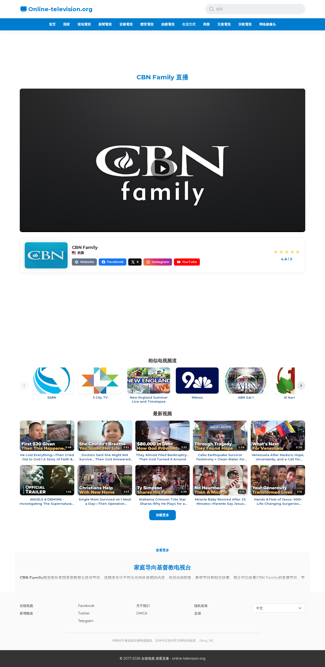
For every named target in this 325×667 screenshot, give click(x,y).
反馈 (197, 613)
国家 (66, 24)
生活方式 (189, 24)
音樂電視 (126, 24)
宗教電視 (245, 24)
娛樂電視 (168, 24)
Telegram (86, 621)
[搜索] (211, 9)
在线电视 (26, 606)
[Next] (301, 385)
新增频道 (26, 613)
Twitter (84, 613)
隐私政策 (201, 606)
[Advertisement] (162, 48)
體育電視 (147, 24)
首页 (52, 24)
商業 (206, 24)
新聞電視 (105, 24)
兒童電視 (224, 24)
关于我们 (143, 606)
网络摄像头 (267, 24)
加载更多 (162, 515)
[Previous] (24, 385)
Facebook (86, 606)
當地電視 (84, 24)
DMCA (141, 613)
